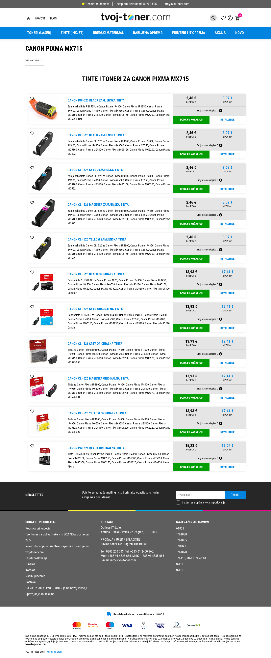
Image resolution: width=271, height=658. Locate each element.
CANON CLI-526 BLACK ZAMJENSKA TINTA (96, 135)
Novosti (40, 18)
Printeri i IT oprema (188, 33)
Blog (53, 18)
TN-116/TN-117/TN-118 (191, 558)
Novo (239, 33)
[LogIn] (230, 17)
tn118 (180, 564)
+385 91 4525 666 (119, 556)
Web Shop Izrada (54, 651)
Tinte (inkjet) (72, 33)
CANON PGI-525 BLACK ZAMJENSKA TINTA (96, 100)
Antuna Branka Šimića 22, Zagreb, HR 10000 (129, 532)
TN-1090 (181, 552)
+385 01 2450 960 (141, 551)
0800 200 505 (148, 4)
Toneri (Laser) (39, 33)
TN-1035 (181, 540)
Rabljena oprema (148, 33)
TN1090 (181, 546)
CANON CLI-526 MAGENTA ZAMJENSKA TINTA (98, 205)
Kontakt (30, 570)
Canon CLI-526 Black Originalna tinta (96, 274)
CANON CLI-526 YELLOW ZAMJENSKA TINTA (97, 239)
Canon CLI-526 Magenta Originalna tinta (98, 378)
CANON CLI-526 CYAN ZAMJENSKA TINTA (95, 170)
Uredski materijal (108, 33)
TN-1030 (181, 534)
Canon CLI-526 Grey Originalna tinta (95, 344)
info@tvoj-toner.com (176, 4)
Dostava (30, 582)
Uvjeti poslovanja (36, 558)
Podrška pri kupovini (38, 528)
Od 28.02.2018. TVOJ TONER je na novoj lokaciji (56, 588)
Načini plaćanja (35, 576)
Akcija (220, 33)
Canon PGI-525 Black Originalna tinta (96, 448)
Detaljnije (227, 119)
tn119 (180, 570)
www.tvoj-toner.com (35, 644)
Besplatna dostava (98, 4)
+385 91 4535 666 (152, 556)
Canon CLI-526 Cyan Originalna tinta (95, 309)
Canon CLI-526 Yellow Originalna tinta (97, 413)
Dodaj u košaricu (191, 119)
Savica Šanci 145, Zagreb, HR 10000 (124, 544)
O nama (30, 564)
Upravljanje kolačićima (39, 594)
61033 (180, 528)
